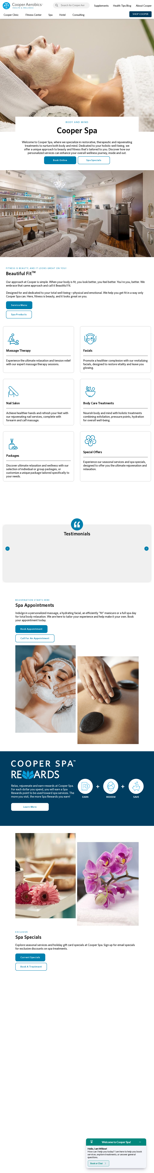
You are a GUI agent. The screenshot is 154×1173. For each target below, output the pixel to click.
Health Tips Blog (122, 6)
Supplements (101, 6)
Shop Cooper (140, 14)
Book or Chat (96, 1163)
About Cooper (144, 6)
